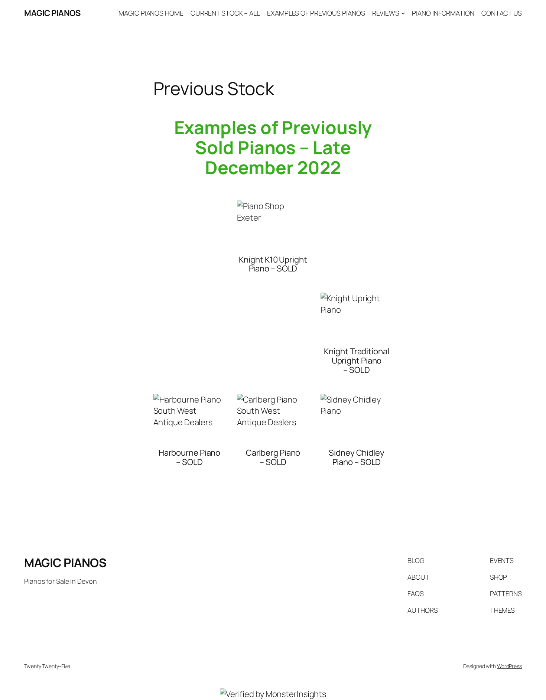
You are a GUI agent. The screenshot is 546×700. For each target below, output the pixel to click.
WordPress (509, 666)
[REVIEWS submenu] (403, 13)
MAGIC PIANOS (52, 13)
